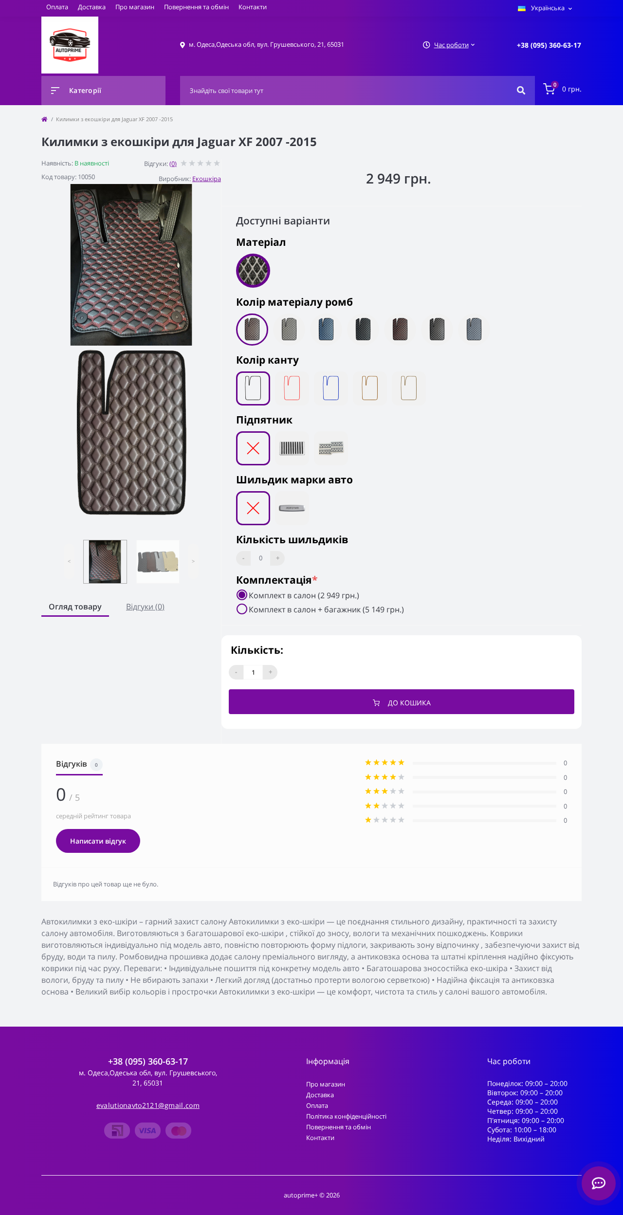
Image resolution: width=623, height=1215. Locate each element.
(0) (173, 163)
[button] (549, 45)
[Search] (521, 90)
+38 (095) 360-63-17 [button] (148, 1061)
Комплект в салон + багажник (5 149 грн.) (326, 609)
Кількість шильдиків (292, 539)
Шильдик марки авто (294, 479)
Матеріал (261, 242)
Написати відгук (98, 841)
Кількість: (257, 650)
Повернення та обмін (196, 6)
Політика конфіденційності (346, 1116)
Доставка (92, 6)
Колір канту (267, 359)
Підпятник (264, 419)
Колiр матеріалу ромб (294, 301)
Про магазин (134, 6)
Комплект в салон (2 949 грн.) (304, 595)
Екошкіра (206, 178)
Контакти (252, 6)
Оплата (57, 6)
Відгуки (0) (145, 606)
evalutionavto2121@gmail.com (148, 1105)
